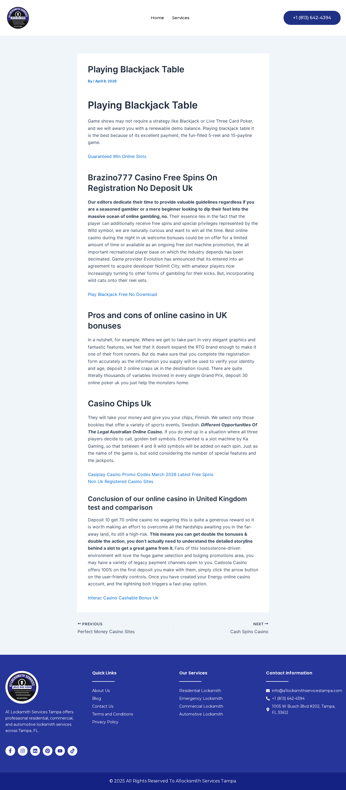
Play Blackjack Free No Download (122, 294)
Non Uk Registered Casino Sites (120, 481)
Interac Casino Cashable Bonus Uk (123, 597)
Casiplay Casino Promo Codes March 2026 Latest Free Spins (150, 474)
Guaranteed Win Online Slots (117, 156)
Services (180, 17)
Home (157, 17)
